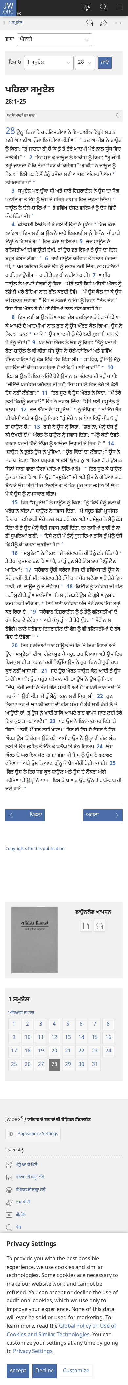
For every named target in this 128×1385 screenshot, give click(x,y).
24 (100, 747)
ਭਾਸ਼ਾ (9, 39)
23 (53, 722)
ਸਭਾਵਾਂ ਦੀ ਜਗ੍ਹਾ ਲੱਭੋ (24, 1178)
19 (33, 612)
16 (15, 553)
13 (37, 427)
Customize (76, 1371)
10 (110, 368)
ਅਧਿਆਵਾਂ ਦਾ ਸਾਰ (21, 1013)
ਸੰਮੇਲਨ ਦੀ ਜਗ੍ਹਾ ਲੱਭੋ (25, 1190)
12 (24, 410)
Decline (44, 1371)
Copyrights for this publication (35, 849)
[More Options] (118, 23)
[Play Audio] (89, 23)
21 (44, 671)
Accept (18, 1371)
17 (28, 570)
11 (45, 393)
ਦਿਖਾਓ (15, 62)
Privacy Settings (33, 1351)
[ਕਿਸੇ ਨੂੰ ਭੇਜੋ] (104, 23)
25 (113, 764)
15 (15, 503)
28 (10, 131)
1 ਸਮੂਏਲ (15, 23)
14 (111, 444)
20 (15, 646)
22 (100, 697)
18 (70, 587)
